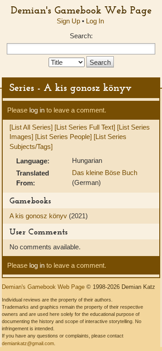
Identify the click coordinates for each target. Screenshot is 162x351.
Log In (95, 21)
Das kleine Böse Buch (104, 172)
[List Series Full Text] (84, 127)
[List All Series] (31, 127)
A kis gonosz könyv (39, 216)
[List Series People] (63, 136)
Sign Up (68, 21)
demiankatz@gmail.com (28, 343)
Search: (81, 36)
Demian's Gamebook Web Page (81, 10)
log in (37, 110)
